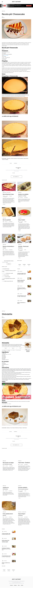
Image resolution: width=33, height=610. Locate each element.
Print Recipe (28, 349)
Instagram (15, 585)
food (11, 427)
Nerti (18, 168)
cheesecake (9, 158)
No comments (26, 197)
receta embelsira (20, 158)
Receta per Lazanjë (10, 273)
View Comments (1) (16, 176)
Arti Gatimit (16, 1)
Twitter (19, 585)
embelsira (8, 427)
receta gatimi (26, 158)
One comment (20, 222)
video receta (24, 427)
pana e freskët (6, 55)
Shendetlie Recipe (6, 268)
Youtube (22, 585)
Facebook (11, 585)
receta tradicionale (15, 427)
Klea (18, 197)
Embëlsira (4, 192)
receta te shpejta (5, 159)
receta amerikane (14, 158)
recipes (20, 427)
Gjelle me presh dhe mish (9, 281)
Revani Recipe (8, 276)
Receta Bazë (8, 192)
